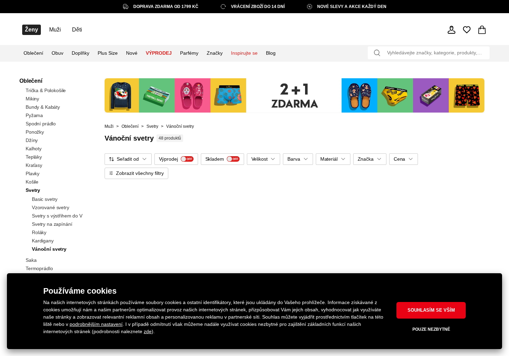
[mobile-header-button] (451, 30)
